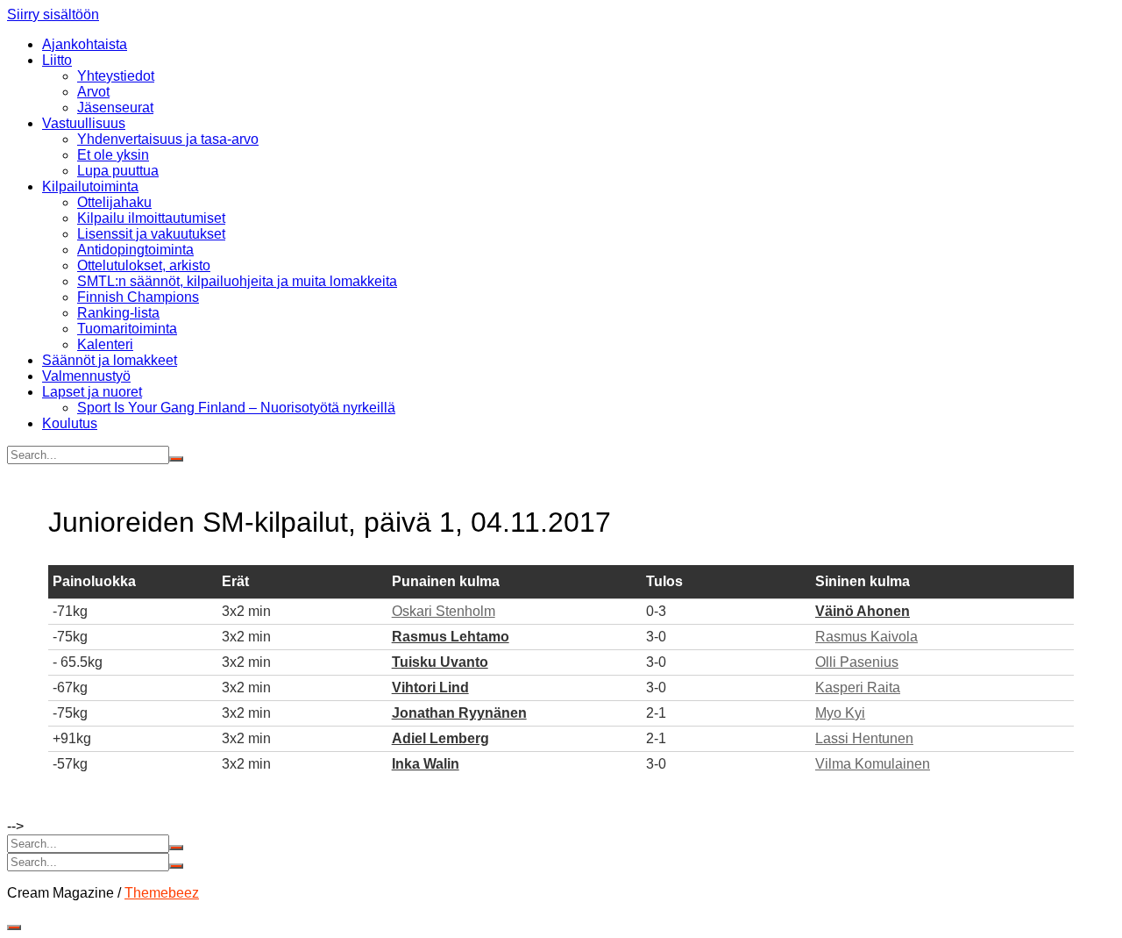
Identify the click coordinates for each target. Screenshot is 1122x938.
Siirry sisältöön (53, 14)
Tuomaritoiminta (127, 328)
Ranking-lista (118, 312)
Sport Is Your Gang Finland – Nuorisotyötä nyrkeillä (236, 407)
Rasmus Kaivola (866, 636)
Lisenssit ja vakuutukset (151, 233)
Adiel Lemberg (440, 738)
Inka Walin (425, 763)
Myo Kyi (840, 712)
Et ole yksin (113, 154)
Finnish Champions (138, 297)
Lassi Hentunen (864, 738)
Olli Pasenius (856, 662)
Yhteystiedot (115, 75)
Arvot (93, 91)
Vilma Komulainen (872, 763)
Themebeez (161, 892)
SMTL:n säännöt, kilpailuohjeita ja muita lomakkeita (237, 281)
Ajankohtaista (84, 44)
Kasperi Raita (857, 687)
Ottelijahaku (114, 202)
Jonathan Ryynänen (459, 712)
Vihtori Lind (430, 687)
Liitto (57, 60)
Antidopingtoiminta (135, 249)
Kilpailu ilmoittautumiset (151, 218)
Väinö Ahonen (862, 611)
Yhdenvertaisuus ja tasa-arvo (168, 139)
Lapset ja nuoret (92, 391)
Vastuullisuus (83, 123)
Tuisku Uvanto (440, 662)
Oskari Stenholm (443, 611)
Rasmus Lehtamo (450, 636)
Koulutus (69, 423)
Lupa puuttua (118, 170)
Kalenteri (105, 344)
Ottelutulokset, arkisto (143, 265)
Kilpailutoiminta (90, 186)
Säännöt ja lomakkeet (109, 360)
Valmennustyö (86, 376)
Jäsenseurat (115, 107)
